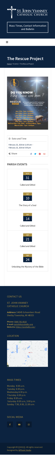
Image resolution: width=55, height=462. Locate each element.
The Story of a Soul (27, 205)
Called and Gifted (27, 184)
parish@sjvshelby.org (23, 324)
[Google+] (44, 154)
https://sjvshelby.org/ (25, 327)
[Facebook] (31, 154)
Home (9, 64)
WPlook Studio (24, 450)
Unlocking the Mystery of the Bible (28, 266)
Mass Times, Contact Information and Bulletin (27, 27)
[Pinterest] (40, 154)
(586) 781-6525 (20, 321)
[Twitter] (35, 154)
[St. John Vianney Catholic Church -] (27, 17)
